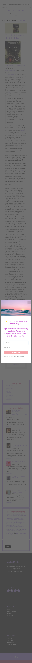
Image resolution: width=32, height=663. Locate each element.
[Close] (29, 302)
